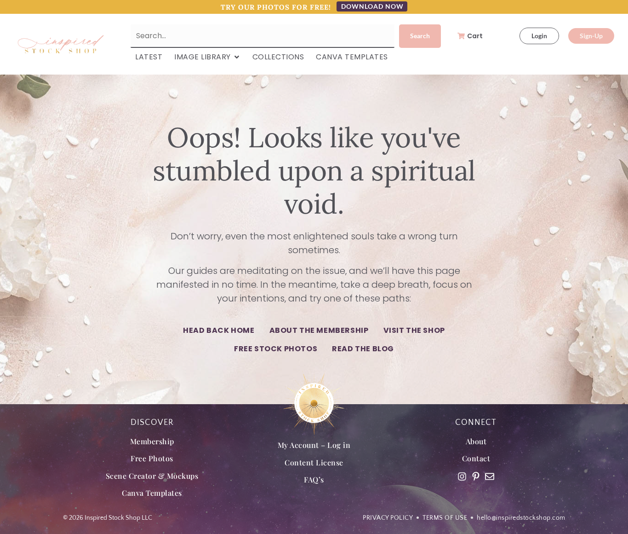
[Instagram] (462, 476)
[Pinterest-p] (475, 476)
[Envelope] (489, 476)
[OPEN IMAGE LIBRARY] (236, 57)
